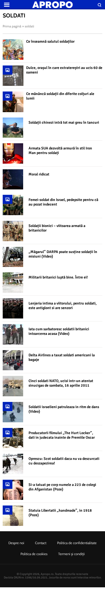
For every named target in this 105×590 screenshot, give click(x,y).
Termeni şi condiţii (71, 554)
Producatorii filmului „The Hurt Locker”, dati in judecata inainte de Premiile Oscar (62, 435)
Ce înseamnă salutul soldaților (50, 41)
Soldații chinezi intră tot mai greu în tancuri (64, 122)
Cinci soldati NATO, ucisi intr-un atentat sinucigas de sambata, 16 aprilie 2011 (61, 383)
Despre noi (16, 543)
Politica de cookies (33, 554)
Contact (40, 543)
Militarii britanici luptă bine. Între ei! (58, 277)
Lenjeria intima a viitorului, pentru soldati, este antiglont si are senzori (63, 305)
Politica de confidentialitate (77, 543)
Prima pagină (12, 26)
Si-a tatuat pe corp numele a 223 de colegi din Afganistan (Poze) (62, 487)
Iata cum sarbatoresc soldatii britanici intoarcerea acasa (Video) (59, 331)
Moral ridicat (39, 174)
